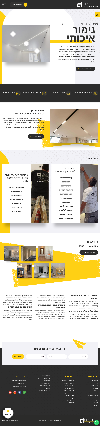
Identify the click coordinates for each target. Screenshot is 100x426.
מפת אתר (95, 403)
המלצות (96, 390)
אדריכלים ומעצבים (93, 395)
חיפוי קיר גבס (70, 400)
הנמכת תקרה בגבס (69, 385)
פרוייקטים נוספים (90, 252)
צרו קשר (96, 405)
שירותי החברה (94, 385)
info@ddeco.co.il (17, 386)
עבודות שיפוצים (46, 376)
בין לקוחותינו (95, 393)
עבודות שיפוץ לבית (45, 385)
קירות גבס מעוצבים (69, 383)
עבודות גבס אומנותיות (68, 380)
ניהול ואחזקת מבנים (44, 390)
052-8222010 (17, 5)
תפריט (4, 6)
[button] (97, 14)
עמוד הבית (95, 380)
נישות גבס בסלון (69, 393)
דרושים (96, 398)
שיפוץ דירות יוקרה (45, 383)
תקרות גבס (71, 398)
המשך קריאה (37, 136)
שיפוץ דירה (47, 380)
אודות (96, 383)
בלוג (97, 400)
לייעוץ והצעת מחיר (87, 69)
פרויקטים (95, 388)
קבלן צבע (47, 388)
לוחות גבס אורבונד (69, 388)
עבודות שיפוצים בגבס (44, 378)
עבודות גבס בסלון (69, 390)
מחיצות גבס (71, 403)
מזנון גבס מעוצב (69, 395)
